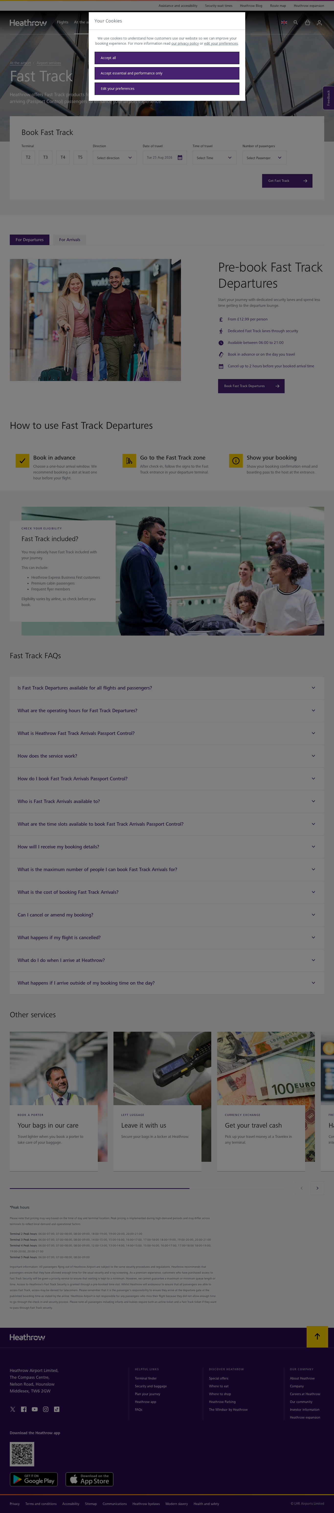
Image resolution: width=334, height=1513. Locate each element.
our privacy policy (185, 43)
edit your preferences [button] (221, 43)
